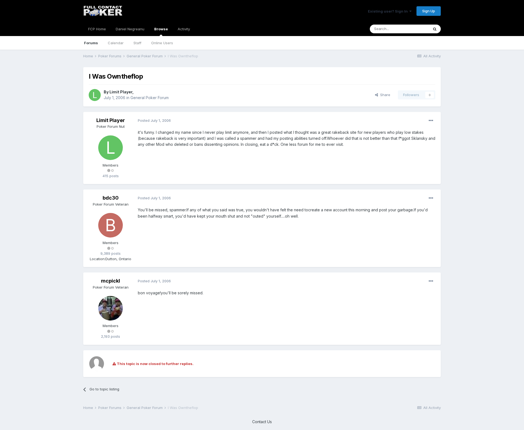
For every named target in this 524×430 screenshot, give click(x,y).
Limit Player (120, 92)
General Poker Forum (149, 97)
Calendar (116, 43)
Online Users (162, 43)
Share (384, 95)
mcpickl (110, 281)
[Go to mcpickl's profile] (110, 308)
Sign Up (428, 11)
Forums (91, 43)
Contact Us (262, 421)
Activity (184, 29)
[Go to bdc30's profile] (110, 225)
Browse (161, 29)
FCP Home (97, 29)
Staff (137, 43)
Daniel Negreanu (130, 29)
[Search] (435, 29)
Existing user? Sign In (388, 11)
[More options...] (430, 120)
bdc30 (111, 198)
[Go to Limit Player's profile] (95, 95)
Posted (154, 120)
